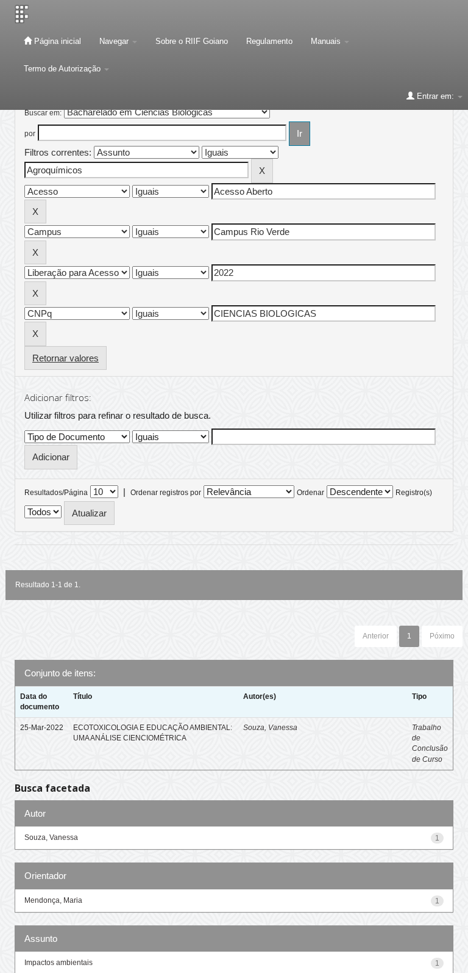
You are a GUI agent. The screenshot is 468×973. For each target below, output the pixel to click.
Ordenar (310, 492)
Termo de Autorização (63, 68)
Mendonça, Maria (53, 900)
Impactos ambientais (58, 962)
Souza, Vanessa (270, 727)
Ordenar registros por (165, 492)
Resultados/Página (56, 492)
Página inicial (56, 41)
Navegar (115, 41)
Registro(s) (413, 492)
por (29, 133)
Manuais (327, 41)
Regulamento (269, 41)
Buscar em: (43, 113)
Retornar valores (65, 358)
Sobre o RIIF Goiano (191, 41)
